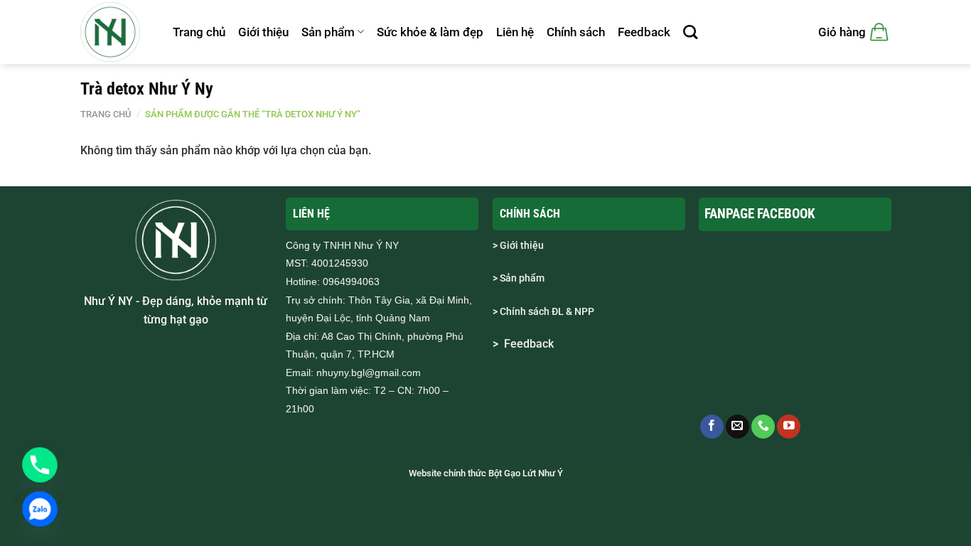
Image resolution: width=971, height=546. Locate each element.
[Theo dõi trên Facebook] (712, 426)
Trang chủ (199, 32)
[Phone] (40, 465)
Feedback (644, 32)
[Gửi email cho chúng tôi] (737, 426)
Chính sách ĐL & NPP (547, 311)
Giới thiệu (263, 32)
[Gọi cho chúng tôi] (763, 426)
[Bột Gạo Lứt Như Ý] (115, 32)
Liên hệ (515, 32)
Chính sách (576, 32)
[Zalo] (40, 509)
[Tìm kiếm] (690, 32)
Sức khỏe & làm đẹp (430, 32)
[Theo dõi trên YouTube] (788, 426)
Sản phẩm (328, 32)
